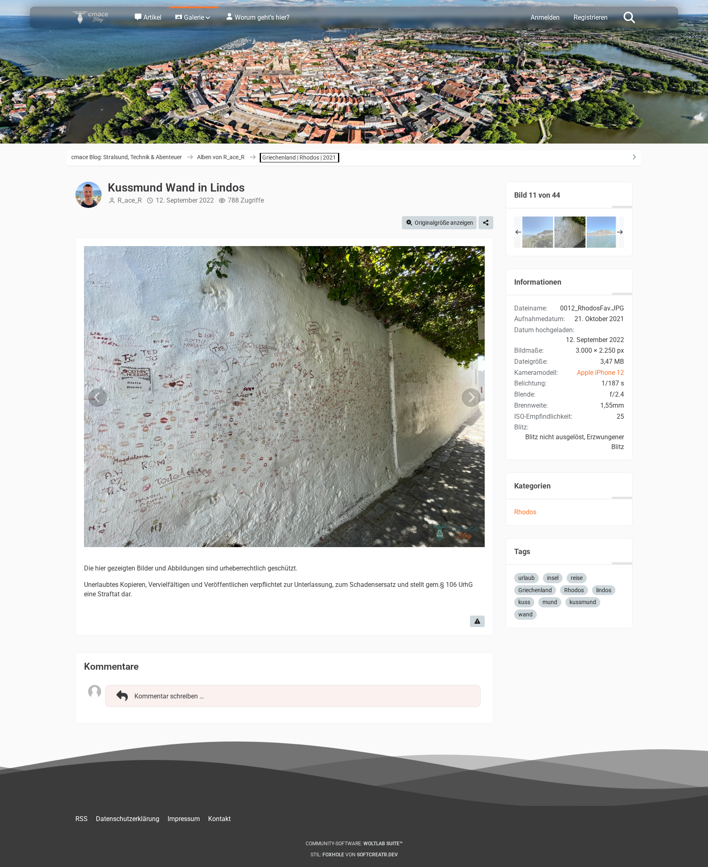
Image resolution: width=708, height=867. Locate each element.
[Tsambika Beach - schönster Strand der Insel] (602, 232)
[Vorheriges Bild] (97, 397)
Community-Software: (354, 843)
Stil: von (354, 855)
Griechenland (535, 590)
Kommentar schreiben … (169, 696)
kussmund (583, 602)
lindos (603, 590)
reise (577, 578)
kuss (524, 602)
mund (549, 602)
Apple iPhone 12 (600, 372)
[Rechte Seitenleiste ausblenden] (634, 157)
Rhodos (525, 512)
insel (552, 578)
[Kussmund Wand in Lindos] (569, 232)
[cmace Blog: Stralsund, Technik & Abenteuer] (95, 17)
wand (525, 614)
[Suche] (629, 17)
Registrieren (591, 17)
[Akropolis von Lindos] (537, 232)
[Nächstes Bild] (471, 397)
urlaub (526, 578)
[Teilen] (486, 223)
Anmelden (545, 17)
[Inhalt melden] (477, 621)
